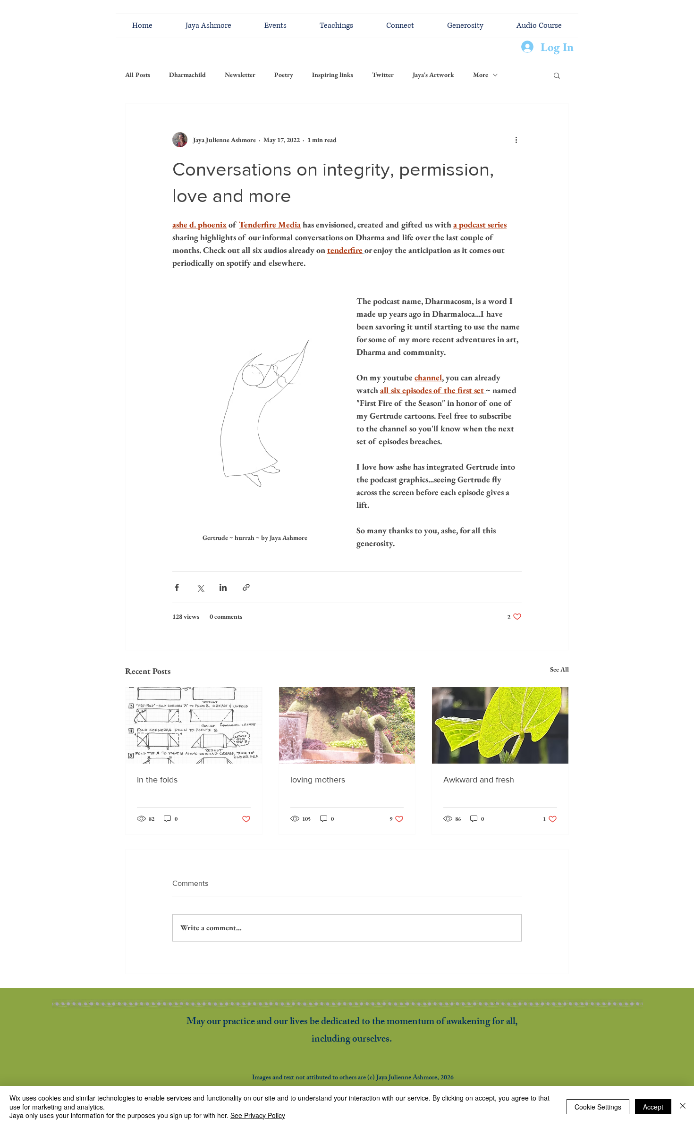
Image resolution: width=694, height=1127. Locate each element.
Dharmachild (187, 74)
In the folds (157, 779)
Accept (653, 1106)
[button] (556, 75)
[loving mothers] (347, 725)
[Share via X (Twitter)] (199, 587)
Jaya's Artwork (433, 74)
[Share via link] (246, 587)
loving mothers (317, 779)
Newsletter (240, 74)
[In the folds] (194, 725)
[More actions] (516, 139)
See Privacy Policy (257, 1115)
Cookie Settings (598, 1106)
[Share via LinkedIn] (223, 587)
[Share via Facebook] (176, 587)
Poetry (283, 74)
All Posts (137, 74)
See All (559, 669)
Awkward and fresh (478, 779)
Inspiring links (332, 74)
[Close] (682, 1106)
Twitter (383, 74)
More (480, 74)
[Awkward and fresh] (500, 725)
